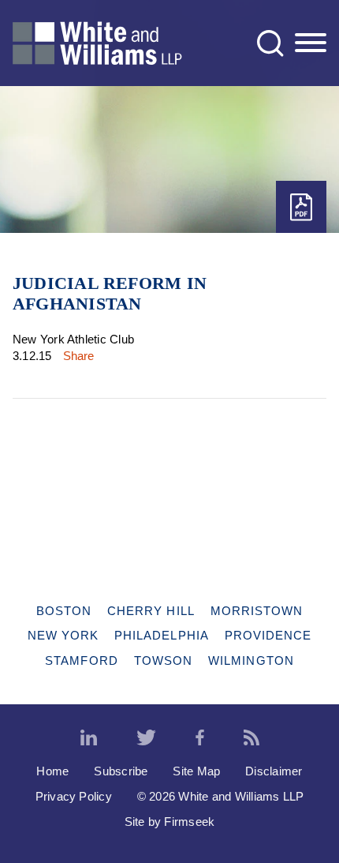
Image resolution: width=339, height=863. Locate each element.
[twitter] (146, 738)
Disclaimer (273, 771)
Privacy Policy (73, 796)
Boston (63, 610)
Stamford (81, 660)
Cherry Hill (151, 610)
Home (52, 771)
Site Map (196, 771)
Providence (268, 635)
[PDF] (301, 207)
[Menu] (311, 43)
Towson (163, 660)
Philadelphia (161, 635)
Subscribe (120, 771)
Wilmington (251, 660)
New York (63, 635)
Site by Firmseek (170, 821)
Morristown (257, 610)
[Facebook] (200, 738)
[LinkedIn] (88, 738)
